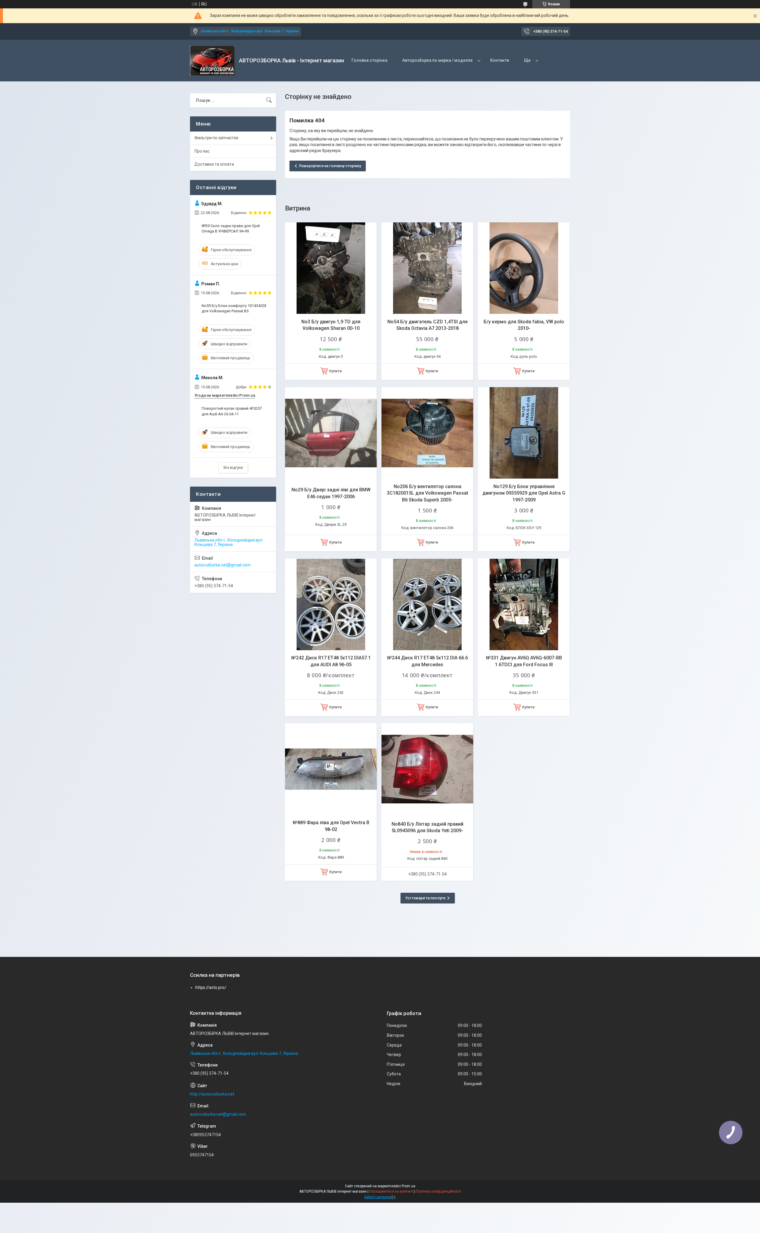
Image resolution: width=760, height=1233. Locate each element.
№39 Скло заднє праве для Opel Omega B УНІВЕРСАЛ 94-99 (231, 228)
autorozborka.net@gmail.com (222, 565)
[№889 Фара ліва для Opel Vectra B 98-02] (331, 769)
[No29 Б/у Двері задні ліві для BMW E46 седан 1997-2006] (331, 433)
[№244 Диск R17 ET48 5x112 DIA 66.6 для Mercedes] (427, 604)
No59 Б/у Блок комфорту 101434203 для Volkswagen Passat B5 (234, 308)
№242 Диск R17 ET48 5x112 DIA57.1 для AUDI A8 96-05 (331, 661)
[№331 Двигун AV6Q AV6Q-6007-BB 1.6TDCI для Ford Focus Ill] (524, 604)
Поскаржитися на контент (391, 1191)
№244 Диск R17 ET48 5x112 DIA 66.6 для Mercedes (427, 661)
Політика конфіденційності (438, 1191)
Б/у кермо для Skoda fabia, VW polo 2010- (524, 325)
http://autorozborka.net (212, 1094)
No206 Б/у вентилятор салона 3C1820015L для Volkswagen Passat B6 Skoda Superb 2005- (427, 493)
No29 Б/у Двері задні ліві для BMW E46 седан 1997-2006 (331, 493)
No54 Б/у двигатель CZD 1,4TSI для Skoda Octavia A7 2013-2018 (427, 325)
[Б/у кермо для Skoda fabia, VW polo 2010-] (524, 268)
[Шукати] (269, 100)
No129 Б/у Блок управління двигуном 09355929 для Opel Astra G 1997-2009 (523, 493)
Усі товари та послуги (425, 898)
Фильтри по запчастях (216, 137)
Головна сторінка (369, 60)
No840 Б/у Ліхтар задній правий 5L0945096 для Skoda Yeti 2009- (427, 827)
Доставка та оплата (214, 164)
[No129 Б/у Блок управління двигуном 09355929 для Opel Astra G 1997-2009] (524, 433)
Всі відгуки (233, 467)
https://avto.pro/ (210, 987)
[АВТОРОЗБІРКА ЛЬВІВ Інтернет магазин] (212, 60)
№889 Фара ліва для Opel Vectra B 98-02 (331, 826)
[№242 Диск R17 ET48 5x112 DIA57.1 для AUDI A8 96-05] (331, 604)
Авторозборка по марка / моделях (437, 60)
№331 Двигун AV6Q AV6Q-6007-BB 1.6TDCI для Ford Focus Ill (524, 661)
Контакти (499, 60)
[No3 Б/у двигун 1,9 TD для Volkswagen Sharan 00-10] (331, 268)
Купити (335, 371)
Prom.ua (408, 1186)
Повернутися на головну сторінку (330, 166)
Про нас (202, 151)
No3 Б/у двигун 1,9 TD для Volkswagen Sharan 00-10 (330, 325)
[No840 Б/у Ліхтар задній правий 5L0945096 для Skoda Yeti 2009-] (427, 769)
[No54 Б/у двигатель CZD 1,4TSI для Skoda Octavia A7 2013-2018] (427, 268)
